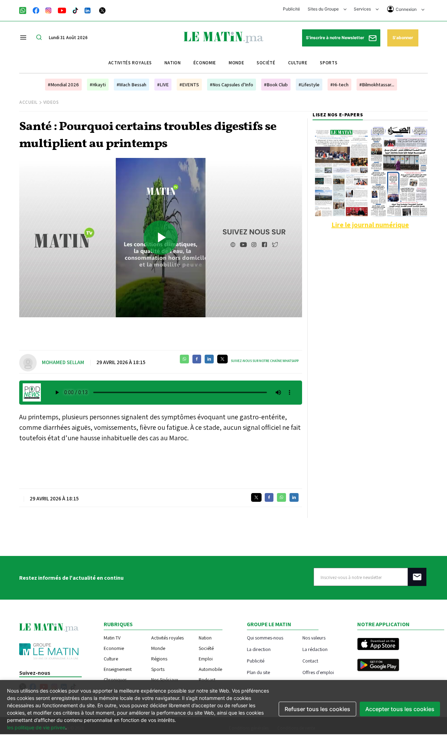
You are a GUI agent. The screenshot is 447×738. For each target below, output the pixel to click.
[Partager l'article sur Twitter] (222, 359)
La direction (259, 649)
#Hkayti (98, 84)
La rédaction (315, 649)
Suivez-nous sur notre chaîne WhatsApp (265, 361)
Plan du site (258, 672)
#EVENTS (189, 84)
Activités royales (130, 63)
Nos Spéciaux (164, 679)
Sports (328, 63)
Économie (204, 63)
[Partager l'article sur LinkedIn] (209, 359)
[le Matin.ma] (223, 36)
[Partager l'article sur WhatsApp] (184, 359)
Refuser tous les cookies (317, 709)
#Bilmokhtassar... (376, 84)
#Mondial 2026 (63, 84)
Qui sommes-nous (265, 638)
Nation (172, 63)
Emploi (206, 659)
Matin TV (112, 638)
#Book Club (276, 84)
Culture (298, 63)
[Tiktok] (75, 9)
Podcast (207, 679)
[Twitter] (102, 9)
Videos (51, 102)
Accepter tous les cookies (399, 709)
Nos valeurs (313, 638)
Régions (159, 659)
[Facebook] (35, 9)
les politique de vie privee (36, 727)
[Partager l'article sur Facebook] (196, 359)
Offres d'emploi (318, 672)
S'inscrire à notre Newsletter (335, 37)
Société (266, 63)
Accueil (28, 102)
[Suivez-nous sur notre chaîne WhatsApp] (25, 9)
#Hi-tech (339, 84)
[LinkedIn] (88, 9)
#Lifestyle (309, 84)
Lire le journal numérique (370, 224)
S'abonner (403, 37)
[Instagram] (48, 9)
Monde (236, 63)
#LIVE (163, 84)
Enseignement (118, 669)
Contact (310, 661)
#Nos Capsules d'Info (231, 84)
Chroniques (115, 679)
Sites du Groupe (324, 9)
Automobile (210, 669)
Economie (114, 648)
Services (363, 9)
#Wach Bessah (131, 84)
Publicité (291, 9)
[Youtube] (62, 9)
